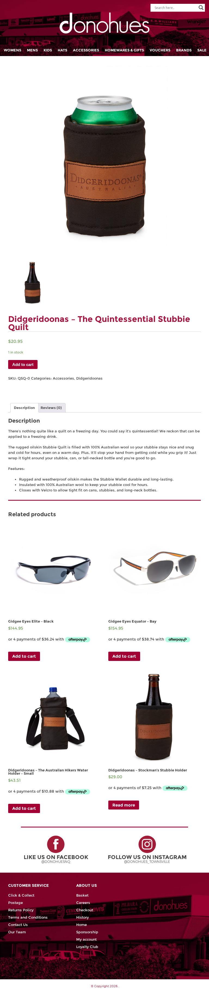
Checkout (84, 910)
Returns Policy (20, 910)
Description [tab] (24, 408)
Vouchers (160, 50)
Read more (123, 805)
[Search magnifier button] (201, 7)
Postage (15, 903)
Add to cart (22, 364)
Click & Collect (21, 895)
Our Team (17, 932)
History (82, 917)
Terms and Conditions (28, 917)
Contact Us (18, 925)
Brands (184, 50)
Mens (32, 50)
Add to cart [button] (24, 656)
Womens (12, 50)
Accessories (86, 50)
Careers (83, 903)
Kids (48, 50)
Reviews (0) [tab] (51, 408)
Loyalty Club (87, 947)
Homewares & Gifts (124, 50)
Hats (62, 50)
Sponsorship (87, 932)
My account (86, 939)
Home (81, 925)
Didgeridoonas (89, 378)
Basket (82, 895)
